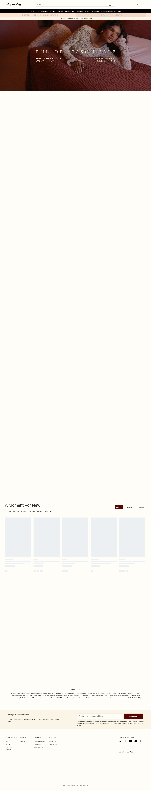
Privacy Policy (38, 744)
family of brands (139, 721)
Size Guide (9, 747)
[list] (75, 116)
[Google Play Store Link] (126, 757)
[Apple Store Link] (126, 762)
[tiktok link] (135, 741)
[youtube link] (130, 741)
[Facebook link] (125, 741)
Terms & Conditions (39, 741)
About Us (22, 741)
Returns (8, 744)
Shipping (8, 750)
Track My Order (53, 744)
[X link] (141, 741)
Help (7, 741)
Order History (52, 741)
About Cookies (38, 747)
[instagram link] (120, 741)
